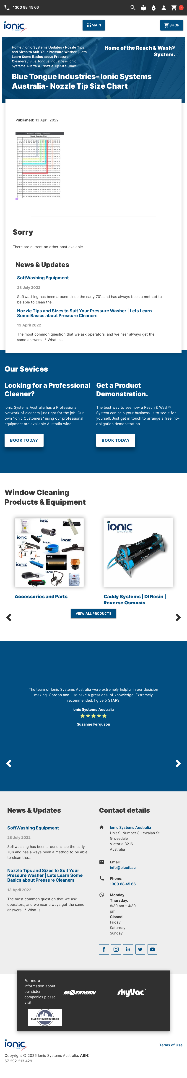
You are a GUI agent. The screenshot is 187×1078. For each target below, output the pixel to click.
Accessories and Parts (41, 596)
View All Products (94, 613)
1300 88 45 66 (123, 884)
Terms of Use (170, 1045)
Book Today (24, 440)
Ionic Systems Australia (130, 827)
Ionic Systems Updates (43, 47)
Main (93, 25)
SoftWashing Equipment (43, 277)
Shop (172, 25)
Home (16, 47)
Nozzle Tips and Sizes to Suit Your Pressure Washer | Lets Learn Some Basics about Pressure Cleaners (84, 313)
